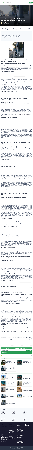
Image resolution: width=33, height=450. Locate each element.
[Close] (26, 222)
